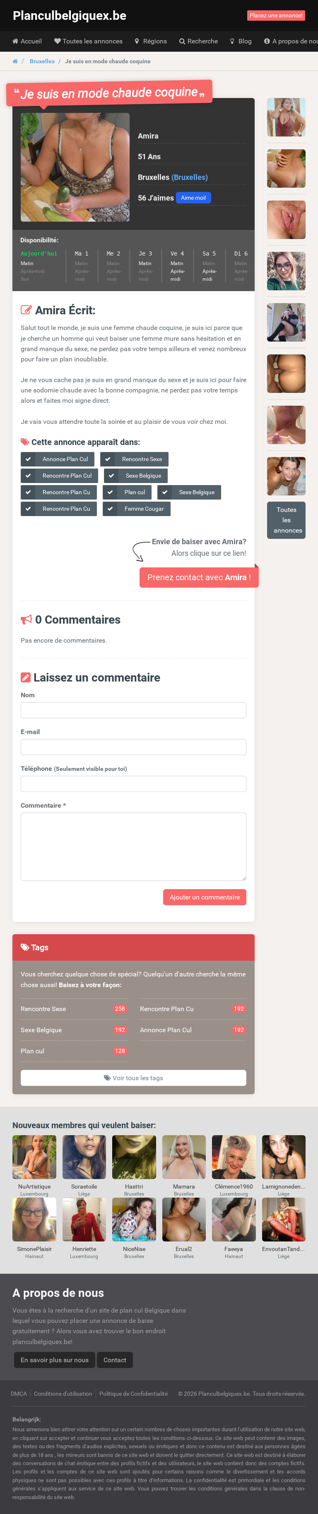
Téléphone (74, 769)
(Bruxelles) (189, 177)
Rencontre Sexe (141, 459)
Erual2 (184, 1249)
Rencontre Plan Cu (65, 492)
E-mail (30, 732)
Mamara (184, 1186)
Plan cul (134, 492)
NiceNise (134, 1249)
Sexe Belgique (143, 475)
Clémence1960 (234, 1186)
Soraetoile (84, 1186)
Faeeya (233, 1249)
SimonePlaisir (34, 1249)
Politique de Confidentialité (133, 1393)
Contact (115, 1360)
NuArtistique (34, 1186)
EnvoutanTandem (285, 1249)
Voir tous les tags (137, 1078)
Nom (28, 695)
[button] (75, 167)
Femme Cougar (143, 508)
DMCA (19, 1393)
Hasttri (134, 1186)
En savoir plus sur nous (55, 1360)
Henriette (84, 1249)
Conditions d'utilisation (63, 1393)
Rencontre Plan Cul (66, 475)
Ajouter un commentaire (205, 897)
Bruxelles (42, 61)
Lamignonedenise (285, 1186)
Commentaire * (43, 805)
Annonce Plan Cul (64, 459)
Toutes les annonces (288, 520)
